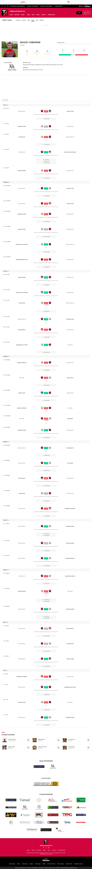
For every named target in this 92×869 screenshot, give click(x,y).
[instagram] (7, 6)
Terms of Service (51, 863)
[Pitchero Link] (87, 7)
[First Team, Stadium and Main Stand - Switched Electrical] (39, 807)
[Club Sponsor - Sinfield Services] (25, 822)
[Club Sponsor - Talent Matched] (39, 766)
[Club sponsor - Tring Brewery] (67, 815)
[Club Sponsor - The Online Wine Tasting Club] (11, 822)
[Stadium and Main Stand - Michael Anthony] (23, 2)
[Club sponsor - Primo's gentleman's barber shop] (39, 800)
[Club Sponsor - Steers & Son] (81, 807)
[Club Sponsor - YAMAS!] (25, 800)
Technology (38, 863)
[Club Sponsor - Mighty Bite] (11, 815)
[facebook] (2, 6)
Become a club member (32, 6)
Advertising (24, 863)
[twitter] (5, 6)
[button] (11, 14)
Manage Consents (78, 863)
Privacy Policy (60, 863)
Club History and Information (17, 6)
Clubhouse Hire (58, 6)
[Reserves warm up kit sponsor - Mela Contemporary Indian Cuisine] (53, 800)
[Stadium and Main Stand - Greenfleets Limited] (81, 800)
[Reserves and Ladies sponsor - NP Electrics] (53, 807)
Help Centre (12, 863)
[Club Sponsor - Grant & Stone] (81, 822)
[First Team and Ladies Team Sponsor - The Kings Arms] (68, 2)
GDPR (43, 863)
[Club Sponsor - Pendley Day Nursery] (67, 822)
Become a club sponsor (46, 6)
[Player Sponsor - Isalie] (60, 830)
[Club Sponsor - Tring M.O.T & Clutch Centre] (39, 822)
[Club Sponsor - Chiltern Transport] (32, 830)
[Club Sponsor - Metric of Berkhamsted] (81, 815)
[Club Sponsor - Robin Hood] (53, 815)
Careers (31, 863)
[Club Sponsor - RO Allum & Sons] (53, 822)
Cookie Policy (69, 863)
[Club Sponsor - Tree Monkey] (25, 815)
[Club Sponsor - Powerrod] (67, 807)
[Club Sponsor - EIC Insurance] (39, 815)
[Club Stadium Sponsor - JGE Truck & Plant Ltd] (11, 807)
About (18, 863)
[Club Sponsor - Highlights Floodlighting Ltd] (46, 830)
